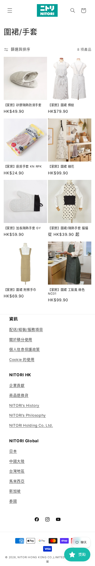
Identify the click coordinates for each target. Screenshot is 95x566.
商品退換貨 (18, 395)
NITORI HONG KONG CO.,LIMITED (41, 557)
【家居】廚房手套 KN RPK (23, 166)
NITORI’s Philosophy (27, 415)
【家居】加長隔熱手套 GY (22, 228)
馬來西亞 (17, 481)
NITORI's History (24, 405)
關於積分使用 (20, 340)
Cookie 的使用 (21, 359)
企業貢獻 (17, 385)
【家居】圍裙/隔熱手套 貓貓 (68, 228)
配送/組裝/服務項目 (26, 329)
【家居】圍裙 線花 (61, 166)
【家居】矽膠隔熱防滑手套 (23, 105)
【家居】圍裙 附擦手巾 (20, 289)
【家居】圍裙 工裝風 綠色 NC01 (66, 291)
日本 (13, 451)
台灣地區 (17, 471)
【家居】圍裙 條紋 (61, 105)
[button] (9, 10)
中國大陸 (17, 461)
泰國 (13, 501)
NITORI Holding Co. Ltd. (31, 425)
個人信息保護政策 (24, 349)
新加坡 (15, 491)
